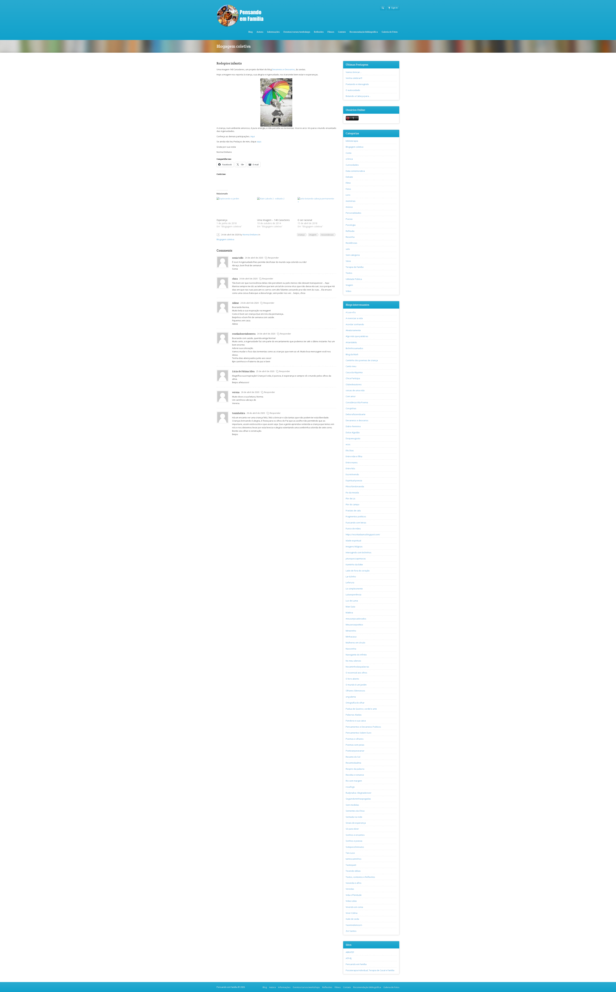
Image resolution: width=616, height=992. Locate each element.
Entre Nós (350, 468)
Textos (349, 272)
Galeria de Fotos (390, 31)
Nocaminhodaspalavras (357, 666)
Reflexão (350, 231)
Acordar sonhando (355, 324)
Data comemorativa (355, 170)
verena (236, 392)
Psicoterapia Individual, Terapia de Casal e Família (370, 970)
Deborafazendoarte (355, 414)
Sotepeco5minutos (355, 846)
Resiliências (351, 242)
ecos (348, 444)
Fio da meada (352, 492)
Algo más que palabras (357, 336)
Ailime (235, 302)
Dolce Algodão (353, 432)
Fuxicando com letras (356, 522)
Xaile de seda (352, 918)
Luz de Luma (352, 600)
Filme (348, 182)
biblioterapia (352, 140)
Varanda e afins (353, 882)
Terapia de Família (355, 267)
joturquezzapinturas (356, 558)
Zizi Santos (351, 931)
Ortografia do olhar (355, 702)
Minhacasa (351, 636)
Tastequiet (351, 864)
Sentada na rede (354, 816)
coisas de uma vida (355, 390)
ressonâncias (327, 234)
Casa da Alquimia (354, 372)
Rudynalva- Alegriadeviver (358, 792)
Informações (273, 31)
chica (235, 278)
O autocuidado (353, 90)
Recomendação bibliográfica (364, 31)
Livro (348, 194)
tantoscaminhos (353, 858)
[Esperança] (235, 207)
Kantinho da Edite (354, 564)
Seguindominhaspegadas (358, 798)
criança (301, 234)
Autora (260, 31)
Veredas (350, 888)
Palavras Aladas (354, 714)
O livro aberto (352, 678)
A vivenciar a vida (354, 318)
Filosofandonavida (355, 486)
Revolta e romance (355, 774)
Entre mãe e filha (354, 456)
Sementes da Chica (355, 810)
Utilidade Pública (354, 279)
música (349, 206)
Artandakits (351, 342)
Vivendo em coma (354, 907)
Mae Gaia (350, 606)
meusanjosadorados (356, 618)
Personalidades (353, 212)
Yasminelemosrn (354, 925)
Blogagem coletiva (225, 239)
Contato (342, 31)
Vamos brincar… (354, 72)
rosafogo (350, 786)
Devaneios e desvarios (357, 420)
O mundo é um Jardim (356, 684)
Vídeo (348, 291)
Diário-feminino (353, 426)
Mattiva (349, 612)
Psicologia (350, 224)
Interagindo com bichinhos (358, 552)
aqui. (259, 141)
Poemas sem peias (355, 744)
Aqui (252, 136)
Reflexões (319, 31)
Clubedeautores (354, 384)
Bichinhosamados (354, 348)
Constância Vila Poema (357, 402)
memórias (350, 201)
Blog (250, 31)
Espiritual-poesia (354, 480)
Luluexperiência (353, 594)
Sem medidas (352, 804)
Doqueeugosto (353, 438)
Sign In (394, 7)
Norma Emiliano (250, 234)
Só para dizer (352, 828)
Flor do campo (352, 504)
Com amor (351, 396)
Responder (273, 257)
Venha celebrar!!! (354, 78)
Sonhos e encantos (355, 834)
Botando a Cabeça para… (358, 96)
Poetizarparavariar (355, 750)
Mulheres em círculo (355, 642)
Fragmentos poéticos (356, 516)
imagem (312, 234)
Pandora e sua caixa (356, 720)
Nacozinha (351, 648)
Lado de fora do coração (358, 570)
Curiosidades (352, 164)
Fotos (348, 188)
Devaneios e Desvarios (283, 69)
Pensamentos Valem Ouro (358, 732)
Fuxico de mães (353, 528)
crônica (349, 158)
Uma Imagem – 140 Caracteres (273, 220)
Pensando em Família (356, 964)
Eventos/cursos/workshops (296, 31)
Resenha (350, 237)
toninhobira (238, 413)
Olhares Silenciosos (355, 690)
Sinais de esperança (356, 822)
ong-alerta (351, 696)
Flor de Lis (350, 498)
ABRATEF (350, 952)
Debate (349, 176)
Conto (348, 152)
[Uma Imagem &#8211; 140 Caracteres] (276, 207)
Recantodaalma (353, 762)
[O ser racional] (316, 207)
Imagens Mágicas (354, 546)
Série (348, 261)
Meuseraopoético (354, 624)
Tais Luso (350, 852)
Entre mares (352, 462)
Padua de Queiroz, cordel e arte (361, 708)
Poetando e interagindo (357, 84)
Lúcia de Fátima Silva (243, 371)
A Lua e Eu (351, 312)
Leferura (350, 582)
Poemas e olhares (355, 738)
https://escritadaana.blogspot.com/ (363, 534)
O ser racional (305, 220)
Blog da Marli (352, 354)
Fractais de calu (353, 510)
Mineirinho (351, 630)
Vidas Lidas (351, 900)
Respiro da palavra (355, 768)
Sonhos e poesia (354, 840)
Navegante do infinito (356, 654)
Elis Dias (350, 450)
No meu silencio (353, 660)
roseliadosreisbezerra (244, 333)
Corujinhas (351, 408)
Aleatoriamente (353, 330)
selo (348, 249)
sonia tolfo (237, 257)
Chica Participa (353, 378)
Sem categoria (353, 255)
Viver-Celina (351, 913)
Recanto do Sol (353, 756)
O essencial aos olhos (356, 672)
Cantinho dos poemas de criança (362, 360)
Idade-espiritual (353, 540)
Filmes (330, 31)
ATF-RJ (348, 958)
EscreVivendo (352, 474)
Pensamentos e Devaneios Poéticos (363, 726)
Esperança (222, 220)
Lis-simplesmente (354, 588)
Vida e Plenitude (354, 895)
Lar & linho (351, 576)
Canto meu (351, 366)
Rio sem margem (354, 780)
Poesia (349, 219)
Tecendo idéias (353, 870)
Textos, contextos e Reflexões (360, 877)
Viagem (349, 285)
